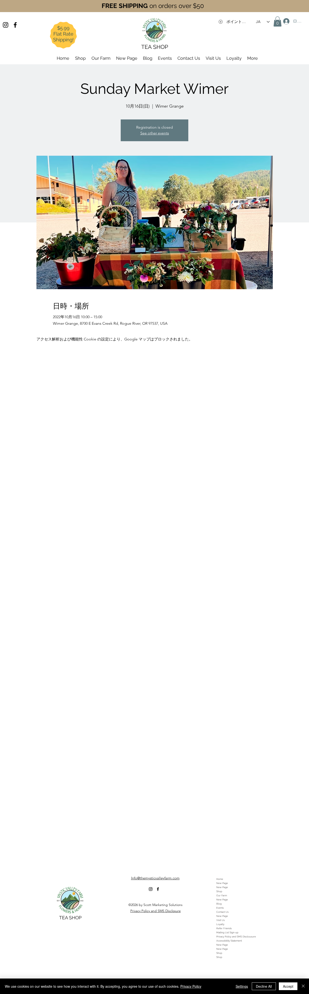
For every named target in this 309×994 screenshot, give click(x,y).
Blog (219, 903)
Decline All (264, 986)
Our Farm (221, 895)
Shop (219, 891)
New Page (222, 883)
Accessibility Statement (229, 940)
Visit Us (220, 920)
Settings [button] (242, 986)
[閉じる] (303, 986)
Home (219, 879)
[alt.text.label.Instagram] (5, 25)
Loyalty (220, 924)
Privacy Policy (190, 986)
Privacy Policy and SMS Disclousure (236, 936)
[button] (277, 21)
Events (220, 907)
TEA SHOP (70, 917)
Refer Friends (224, 928)
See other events (154, 133)
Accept (288, 986)
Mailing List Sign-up (227, 932)
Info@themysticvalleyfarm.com (155, 878)
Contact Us (222, 912)
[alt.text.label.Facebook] (15, 25)
